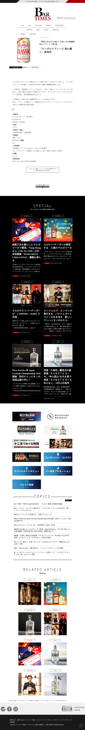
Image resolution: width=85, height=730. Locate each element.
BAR (29, 25)
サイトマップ (41, 720)
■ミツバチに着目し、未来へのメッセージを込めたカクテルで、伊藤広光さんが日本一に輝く (42, 543)
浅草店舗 (77, 710)
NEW (38, 30)
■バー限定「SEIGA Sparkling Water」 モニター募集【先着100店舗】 (38, 504)
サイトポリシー (66, 720)
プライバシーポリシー (53, 720)
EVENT (46, 30)
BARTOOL (56, 30)
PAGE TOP (81, 726)
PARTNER (33, 34)
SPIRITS (48, 25)
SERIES (23, 34)
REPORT (29, 30)
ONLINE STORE (79, 707)
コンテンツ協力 (31, 720)
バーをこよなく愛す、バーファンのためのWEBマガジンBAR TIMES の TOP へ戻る (42, 169)
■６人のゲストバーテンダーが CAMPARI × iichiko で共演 (34, 525)
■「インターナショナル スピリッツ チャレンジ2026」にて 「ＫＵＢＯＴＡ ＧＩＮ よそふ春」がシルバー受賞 (42, 553)
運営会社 (12, 720)
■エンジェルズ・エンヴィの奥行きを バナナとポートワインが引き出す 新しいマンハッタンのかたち (42, 509)
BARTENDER (59, 25)
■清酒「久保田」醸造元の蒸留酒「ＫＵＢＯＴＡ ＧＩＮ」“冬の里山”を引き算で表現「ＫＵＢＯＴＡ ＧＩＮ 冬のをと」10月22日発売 (41, 536)
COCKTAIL (38, 25)
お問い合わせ (20, 720)
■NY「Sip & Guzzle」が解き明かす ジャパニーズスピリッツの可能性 (39, 548)
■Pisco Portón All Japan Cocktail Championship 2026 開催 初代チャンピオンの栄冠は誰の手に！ (42, 520)
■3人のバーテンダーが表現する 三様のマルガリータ (33, 514)
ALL (23, 25)
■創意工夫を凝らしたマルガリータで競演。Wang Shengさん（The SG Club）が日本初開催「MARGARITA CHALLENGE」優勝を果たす (42, 530)
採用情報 (12, 722)
